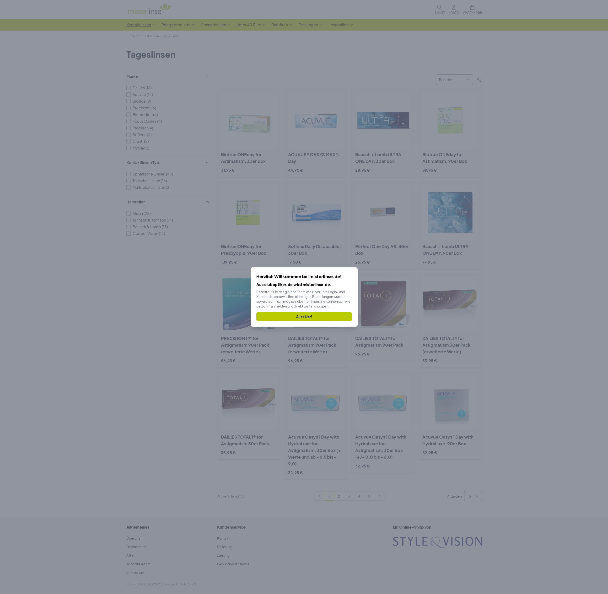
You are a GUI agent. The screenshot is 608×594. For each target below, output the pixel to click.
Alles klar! (304, 316)
